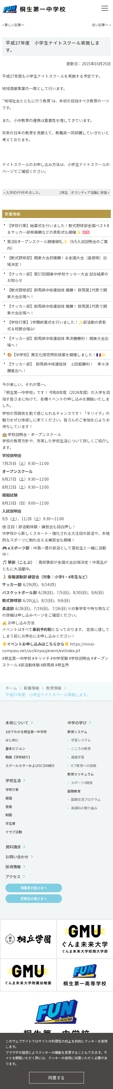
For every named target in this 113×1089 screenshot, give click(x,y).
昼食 (8, 806)
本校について (17, 722)
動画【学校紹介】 (18, 757)
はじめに (12, 739)
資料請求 (13, 847)
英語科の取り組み (84, 807)
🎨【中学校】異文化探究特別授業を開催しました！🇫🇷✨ (56, 354)
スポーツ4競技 (82, 782)
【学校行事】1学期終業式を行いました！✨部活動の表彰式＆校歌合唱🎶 (56, 325)
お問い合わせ (17, 856)
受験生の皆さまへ (34, 898)
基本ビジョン (15, 748)
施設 (8, 798)
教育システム (77, 731)
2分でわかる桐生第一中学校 (26, 731)
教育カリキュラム (80, 774)
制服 (8, 814)
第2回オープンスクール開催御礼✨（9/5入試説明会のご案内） (57, 245)
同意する (56, 1077)
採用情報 (13, 866)
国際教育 (74, 791)
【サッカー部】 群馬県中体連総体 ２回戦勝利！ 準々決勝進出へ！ (58, 367)
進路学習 (77, 757)
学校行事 (12, 789)
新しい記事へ (14, 24)
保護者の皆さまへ (34, 887)
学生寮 (10, 823)
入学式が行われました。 (24, 192)
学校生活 (13, 780)
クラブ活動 (13, 831)
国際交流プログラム (86, 799)
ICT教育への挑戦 (83, 765)
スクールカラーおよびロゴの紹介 (30, 765)
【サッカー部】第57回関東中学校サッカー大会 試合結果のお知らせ (57, 277)
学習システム (81, 739)
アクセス (13, 876)
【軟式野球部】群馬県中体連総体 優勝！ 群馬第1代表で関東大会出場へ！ (57, 293)
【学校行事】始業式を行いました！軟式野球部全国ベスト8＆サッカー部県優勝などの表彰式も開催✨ (58, 229)
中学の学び (77, 722)
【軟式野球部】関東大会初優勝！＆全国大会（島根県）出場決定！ (57, 261)
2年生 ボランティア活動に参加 (83, 192)
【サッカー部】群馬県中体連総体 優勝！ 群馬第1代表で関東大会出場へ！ (57, 309)
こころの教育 (81, 748)
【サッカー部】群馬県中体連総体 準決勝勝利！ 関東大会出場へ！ (58, 342)
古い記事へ (100, 24)
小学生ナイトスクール (86, 164)
